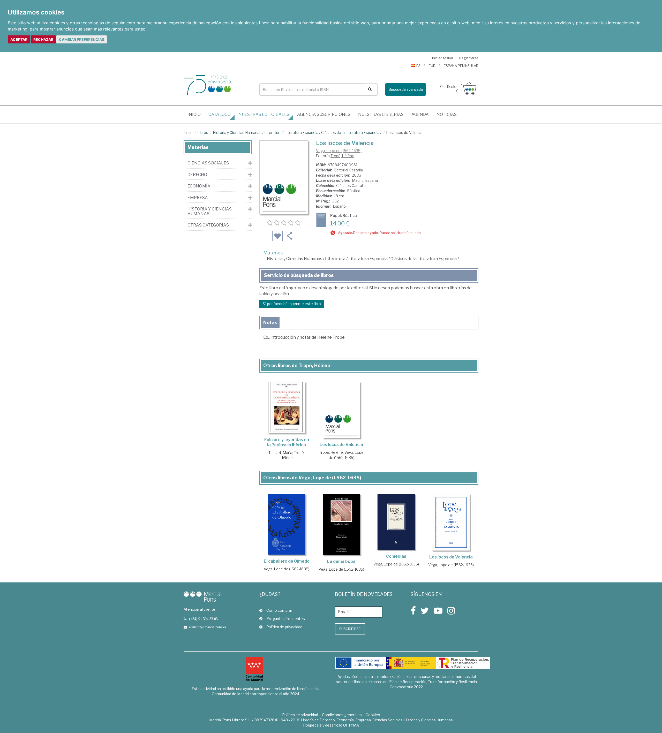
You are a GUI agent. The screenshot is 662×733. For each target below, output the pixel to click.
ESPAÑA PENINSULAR (461, 66)
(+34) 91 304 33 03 (203, 619)
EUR (432, 66)
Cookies (373, 715)
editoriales (263, 114)
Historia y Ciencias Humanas (237, 132)
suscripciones (323, 114)
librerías (381, 114)
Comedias (396, 556)
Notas (270, 322)
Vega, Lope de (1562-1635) (339, 150)
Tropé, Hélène (342, 156)
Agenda (420, 114)
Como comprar (279, 610)
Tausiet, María (280, 452)
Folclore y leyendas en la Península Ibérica (286, 442)
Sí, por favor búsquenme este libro (291, 303)
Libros (202, 132)
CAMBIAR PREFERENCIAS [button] (81, 39)
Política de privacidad (284, 627)
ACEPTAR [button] (18, 39)
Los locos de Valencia (341, 444)
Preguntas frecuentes (285, 618)
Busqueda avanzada (405, 89)
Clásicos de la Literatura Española (350, 132)
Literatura (273, 132)
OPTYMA (351, 725)
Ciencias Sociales (208, 163)
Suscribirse (350, 629)
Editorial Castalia (348, 170)
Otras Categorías (208, 225)
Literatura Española (301, 132)
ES (418, 66)
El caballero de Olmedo (287, 561)
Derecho (197, 174)
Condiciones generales (342, 715)
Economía (198, 186)
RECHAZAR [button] (43, 39)
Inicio (196, 114)
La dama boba (341, 561)
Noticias (447, 114)
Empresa (197, 197)
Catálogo (219, 114)
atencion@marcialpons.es (207, 627)
